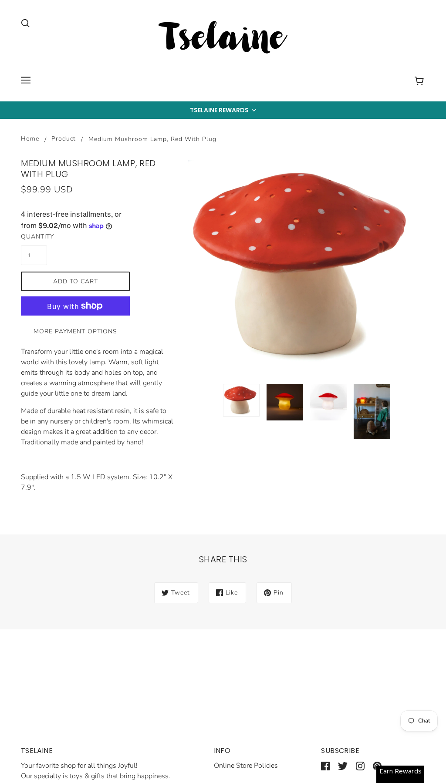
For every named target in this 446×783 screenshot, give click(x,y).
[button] (223, 110)
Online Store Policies (246, 765)
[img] (25, 22)
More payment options (75, 331)
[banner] (223, 39)
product (63, 139)
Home (30, 139)
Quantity (34, 236)
